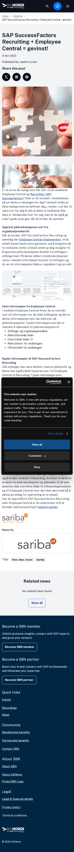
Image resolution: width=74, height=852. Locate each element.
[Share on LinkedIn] (16, 77)
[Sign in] (57, 6)
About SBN (9, 766)
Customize (35, 455)
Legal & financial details (17, 799)
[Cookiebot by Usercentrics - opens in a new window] (46, 382)
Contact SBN (10, 748)
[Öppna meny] (68, 6)
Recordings (9, 708)
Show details (55, 433)
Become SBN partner (19, 680)
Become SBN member (19, 647)
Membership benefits (16, 732)
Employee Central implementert (40, 239)
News (5, 714)
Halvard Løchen (47, 507)
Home (5, 16)
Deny (37, 466)
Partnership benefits (15, 740)
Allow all (37, 444)
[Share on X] (6, 77)
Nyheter (18, 16)
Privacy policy (11, 807)
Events (6, 699)
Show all (37, 603)
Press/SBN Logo (13, 781)
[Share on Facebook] (27, 77)
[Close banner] (69, 382)
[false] (47, 6)
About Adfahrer (12, 774)
